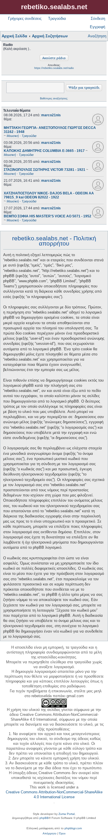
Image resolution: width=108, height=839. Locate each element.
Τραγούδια (57, 18)
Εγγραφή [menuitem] (97, 27)
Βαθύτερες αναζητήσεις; (54, 98)
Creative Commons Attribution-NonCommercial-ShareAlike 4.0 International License (54, 794)
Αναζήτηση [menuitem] (97, 36)
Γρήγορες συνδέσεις (24, 18)
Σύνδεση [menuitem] (98, 18)
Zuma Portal (66, 813)
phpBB (44, 817)
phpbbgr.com (73, 828)
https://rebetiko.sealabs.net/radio (54, 68)
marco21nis (51, 115)
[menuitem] (49, 833)
